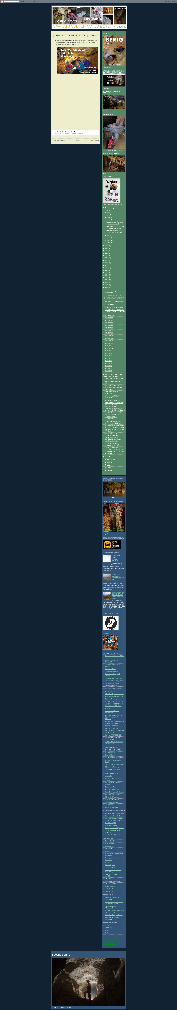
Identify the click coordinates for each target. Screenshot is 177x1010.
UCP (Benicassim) (110, 752)
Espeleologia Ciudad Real (112, 881)
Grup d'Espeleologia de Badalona (114, 792)
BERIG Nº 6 (108, 358)
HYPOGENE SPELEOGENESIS (114, 701)
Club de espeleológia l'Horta (113, 835)
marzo (109, 238)
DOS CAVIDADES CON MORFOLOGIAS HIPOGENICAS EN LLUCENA (114, 387)
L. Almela (109, 470)
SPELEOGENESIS (110, 691)
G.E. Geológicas (110, 865)
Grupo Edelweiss (110, 843)
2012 (107, 277)
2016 (107, 268)
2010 (107, 282)
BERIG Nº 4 (108, 363)
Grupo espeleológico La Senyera (114, 816)
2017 (107, 265)
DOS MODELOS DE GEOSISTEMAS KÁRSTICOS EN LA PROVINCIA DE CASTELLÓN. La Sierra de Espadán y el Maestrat (114, 437)
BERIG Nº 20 (109, 323)
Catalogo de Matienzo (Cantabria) (115, 681)
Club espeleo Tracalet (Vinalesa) (114, 828)
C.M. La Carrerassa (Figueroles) (114, 764)
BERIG (62, 133)
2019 (107, 260)
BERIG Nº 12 (109, 343)
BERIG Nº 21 (109, 320)
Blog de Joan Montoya (111, 807)
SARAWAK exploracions (112, 789)
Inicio (77, 140)
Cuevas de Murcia (110, 669)
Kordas (107, 933)
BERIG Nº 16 (109, 333)
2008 (107, 287)
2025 (107, 246)
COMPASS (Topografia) (112, 728)
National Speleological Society (114, 915)
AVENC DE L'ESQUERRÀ (112, 400)
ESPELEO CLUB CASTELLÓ (113, 750)
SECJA (107, 862)
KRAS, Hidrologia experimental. (114, 694)
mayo (109, 220)
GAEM (107, 851)
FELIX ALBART (109, 889)
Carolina (109, 462)
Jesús (108, 465)
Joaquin (109, 467)
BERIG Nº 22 (109, 318)
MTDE (107, 930)
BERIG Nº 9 (108, 351)
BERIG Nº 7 (108, 353)
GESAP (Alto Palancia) (112, 767)
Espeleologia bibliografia (112, 699)
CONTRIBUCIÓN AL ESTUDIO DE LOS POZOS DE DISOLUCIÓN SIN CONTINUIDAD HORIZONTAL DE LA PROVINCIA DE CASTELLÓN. (115, 406)
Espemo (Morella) (110, 755)
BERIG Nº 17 (109, 330)
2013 (107, 275)
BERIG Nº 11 (109, 346)
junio (108, 217)
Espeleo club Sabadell (111, 802)
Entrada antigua (94, 140)
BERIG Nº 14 (109, 338)
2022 (107, 253)
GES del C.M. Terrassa (112, 797)
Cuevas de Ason (110, 886)
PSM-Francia (109, 891)
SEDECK (107, 708)
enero (109, 242)
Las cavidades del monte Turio (114, 307)
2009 (107, 285)
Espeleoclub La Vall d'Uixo (112, 769)
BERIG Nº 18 (109, 328)
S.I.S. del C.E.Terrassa (112, 799)
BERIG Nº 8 (108, 356)
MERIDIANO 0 (109, 928)
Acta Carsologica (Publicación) (114, 696)
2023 (107, 250)
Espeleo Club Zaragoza (112, 841)
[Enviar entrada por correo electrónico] (73, 131)
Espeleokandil (109, 846)
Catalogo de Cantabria (111, 671)
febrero (109, 240)
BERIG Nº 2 (108, 368)
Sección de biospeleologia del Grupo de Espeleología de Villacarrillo (113, 717)
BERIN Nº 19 (109, 325)
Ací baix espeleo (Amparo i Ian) (114, 813)
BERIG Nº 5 (108, 361)
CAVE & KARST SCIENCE (113, 735)
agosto (109, 212)
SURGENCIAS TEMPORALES (114, 378)
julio (108, 215)
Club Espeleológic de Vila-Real (114, 757)
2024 (107, 248)
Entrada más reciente (58, 140)
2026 (107, 210)
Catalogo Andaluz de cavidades (114, 678)
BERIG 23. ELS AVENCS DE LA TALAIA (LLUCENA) (75, 36)
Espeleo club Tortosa (111, 787)
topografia (80, 133)
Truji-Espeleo (109, 804)
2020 (107, 258)
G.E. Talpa (108, 878)
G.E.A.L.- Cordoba (110, 883)
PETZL (107, 925)
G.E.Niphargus (109, 848)
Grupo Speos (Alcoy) (111, 825)
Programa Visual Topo (111, 726)
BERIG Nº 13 (109, 340)
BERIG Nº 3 (108, 366)
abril (108, 235)
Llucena (74, 133)
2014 (107, 272)
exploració (68, 133)
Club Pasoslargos (110, 867)
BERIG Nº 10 (109, 348)
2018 (107, 263)
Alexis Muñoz (111, 459)
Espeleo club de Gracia (112, 794)
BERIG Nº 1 (108, 371)
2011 (107, 280)
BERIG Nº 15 (109, 335)
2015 (107, 270)
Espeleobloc (108, 776)
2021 (107, 255)
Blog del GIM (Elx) (110, 823)
